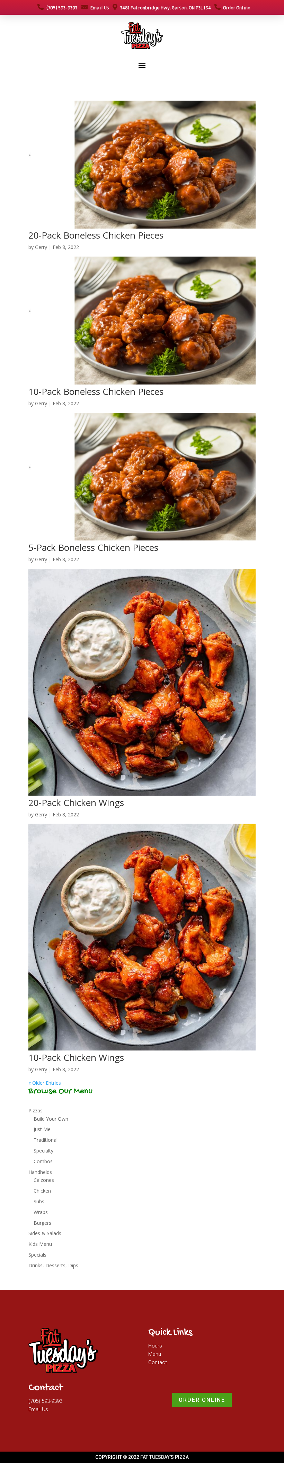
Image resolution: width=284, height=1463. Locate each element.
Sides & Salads (44, 1233)
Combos (43, 1161)
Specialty (43, 1150)
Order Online (235, 7)
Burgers (42, 1223)
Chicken (42, 1190)
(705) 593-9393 (60, 7)
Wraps (41, 1212)
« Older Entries (44, 1083)
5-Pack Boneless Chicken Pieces (93, 547)
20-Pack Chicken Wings (76, 802)
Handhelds (40, 1172)
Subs (39, 1201)
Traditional (45, 1140)
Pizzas (35, 1110)
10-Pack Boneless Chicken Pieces (95, 391)
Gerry (41, 247)
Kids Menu (40, 1244)
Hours (155, 1346)
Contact (157, 1362)
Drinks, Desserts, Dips (53, 1265)
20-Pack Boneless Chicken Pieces (95, 235)
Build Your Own (51, 1118)
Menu (154, 1354)
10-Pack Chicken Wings (76, 1057)
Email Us (98, 7)
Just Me (42, 1129)
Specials (37, 1254)
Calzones (44, 1180)
